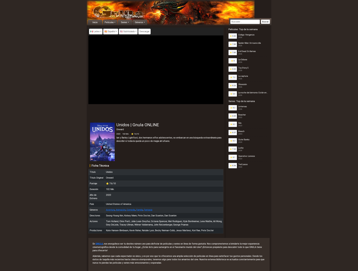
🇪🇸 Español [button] (109, 31)
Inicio (95, 22)
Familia (139, 210)
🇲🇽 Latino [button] (95, 31)
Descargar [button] (144, 31)
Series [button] (124, 22)
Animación (121, 210)
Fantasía (148, 210)
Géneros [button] (139, 22)
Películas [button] (109, 22)
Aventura (110, 210)
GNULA (99, 243)
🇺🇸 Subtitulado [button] (127, 31)
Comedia (131, 210)
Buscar (265, 22)
